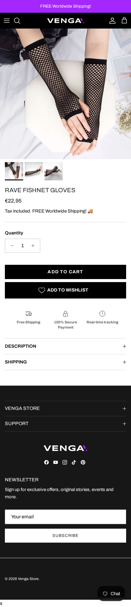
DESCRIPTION (20, 346)
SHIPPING (16, 362)
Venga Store (28, 579)
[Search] (20, 20)
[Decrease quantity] (10, 245)
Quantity (14, 232)
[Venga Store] (65, 21)
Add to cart (65, 271)
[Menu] (6, 20)
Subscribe (65, 536)
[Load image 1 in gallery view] (65, 94)
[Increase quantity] (34, 245)
